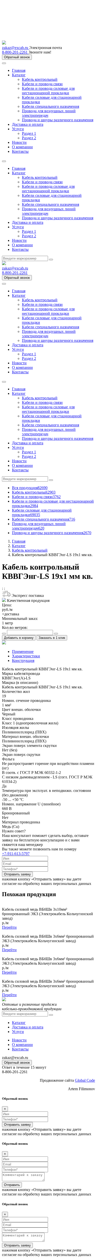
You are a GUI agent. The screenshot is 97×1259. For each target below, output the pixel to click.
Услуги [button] (18, 227)
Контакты (20, 151)
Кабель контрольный (39, 79)
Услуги (18, 129)
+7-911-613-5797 (16, 853)
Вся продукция (30, 488)
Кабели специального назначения (50, 106)
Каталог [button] (19, 173)
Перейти (9, 927)
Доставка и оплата (27, 124)
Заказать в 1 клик (52, 638)
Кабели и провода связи (42, 84)
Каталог (19, 75)
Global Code (85, 1080)
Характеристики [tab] (26, 656)
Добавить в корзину (19, 638)
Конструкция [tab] (23, 660)
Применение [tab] (23, 651)
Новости (19, 142)
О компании (22, 147)
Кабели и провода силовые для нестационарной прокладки (48, 90)
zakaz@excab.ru (15, 48)
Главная (18, 70)
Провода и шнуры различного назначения (57, 120)
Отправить (12, 1185)
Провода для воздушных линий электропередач (39, 526)
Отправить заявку (17, 874)
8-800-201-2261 (15, 52)
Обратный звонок (17, 57)
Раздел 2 (29, 138)
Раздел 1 (29, 133)
